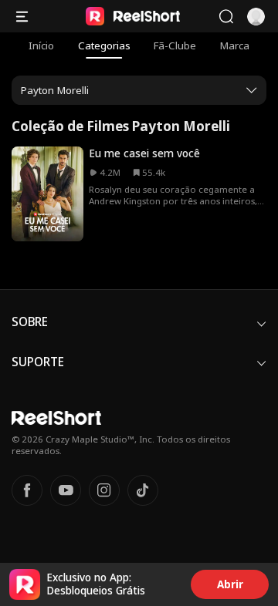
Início (41, 45)
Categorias (104, 45)
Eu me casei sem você (144, 153)
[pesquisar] (226, 16)
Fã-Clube (175, 45)
